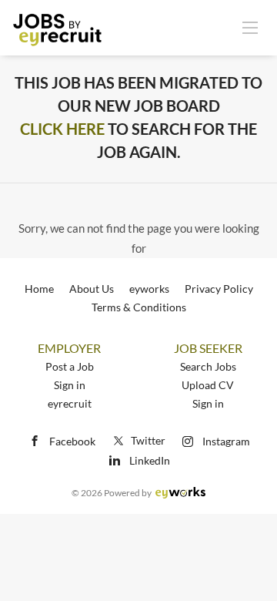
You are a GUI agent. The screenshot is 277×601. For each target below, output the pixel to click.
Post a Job (69, 366)
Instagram (226, 441)
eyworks (149, 288)
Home (39, 288)
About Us (91, 288)
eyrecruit (70, 403)
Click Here (62, 128)
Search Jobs (208, 366)
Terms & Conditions (139, 307)
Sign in (69, 384)
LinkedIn (149, 460)
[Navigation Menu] (250, 27)
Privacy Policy (219, 288)
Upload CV (208, 384)
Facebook (72, 441)
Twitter (148, 440)
